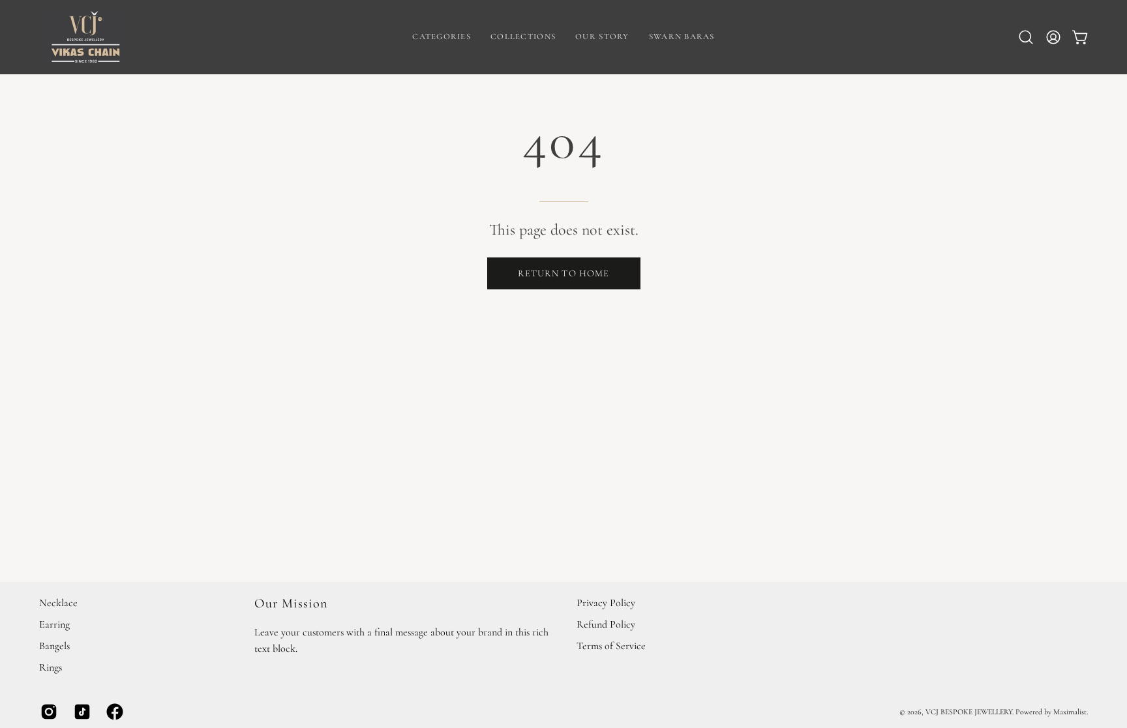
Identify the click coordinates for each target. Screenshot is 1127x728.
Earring (54, 624)
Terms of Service (611, 645)
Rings (50, 667)
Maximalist (1070, 711)
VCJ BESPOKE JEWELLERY (968, 711)
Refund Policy (606, 624)
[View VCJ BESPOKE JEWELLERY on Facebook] (113, 711)
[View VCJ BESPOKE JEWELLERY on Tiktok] (80, 711)
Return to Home (563, 273)
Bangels (54, 645)
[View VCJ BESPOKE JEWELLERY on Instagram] (47, 711)
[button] (441, 37)
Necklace (58, 602)
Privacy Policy (606, 602)
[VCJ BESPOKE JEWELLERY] (84, 37)
